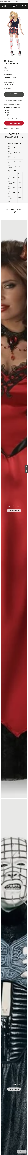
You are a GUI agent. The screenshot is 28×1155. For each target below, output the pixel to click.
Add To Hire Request (14, 94)
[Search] (3, 6)
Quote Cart (26, 469)
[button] (5, 6)
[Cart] (25, 6)
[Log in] (23, 6)
